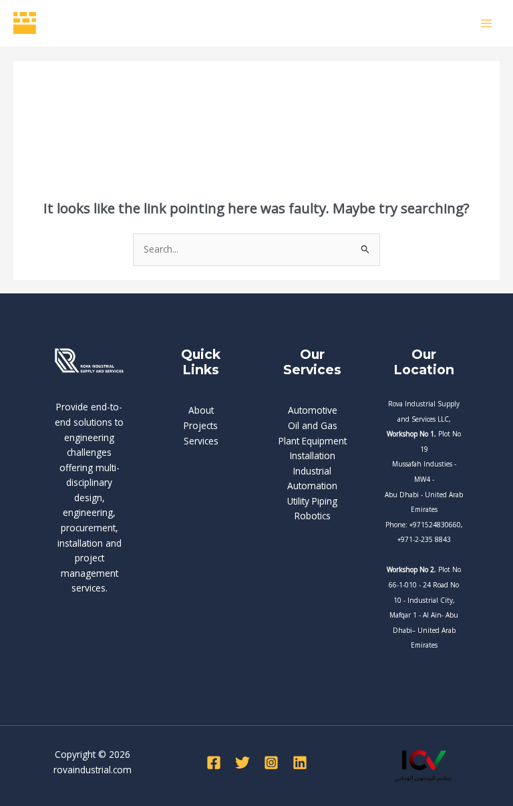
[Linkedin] (300, 762)
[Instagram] (271, 762)
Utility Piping (312, 501)
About (201, 410)
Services (201, 440)
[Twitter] (242, 762)
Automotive (312, 410)
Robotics (313, 515)
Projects (201, 425)
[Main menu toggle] (486, 23)
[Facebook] (213, 762)
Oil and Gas (312, 425)
